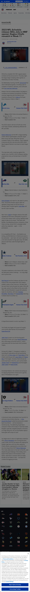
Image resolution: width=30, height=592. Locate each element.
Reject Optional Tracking (15, 584)
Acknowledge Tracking (15, 589)
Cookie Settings (9, 581)
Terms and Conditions (8, 559)
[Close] (28, 553)
